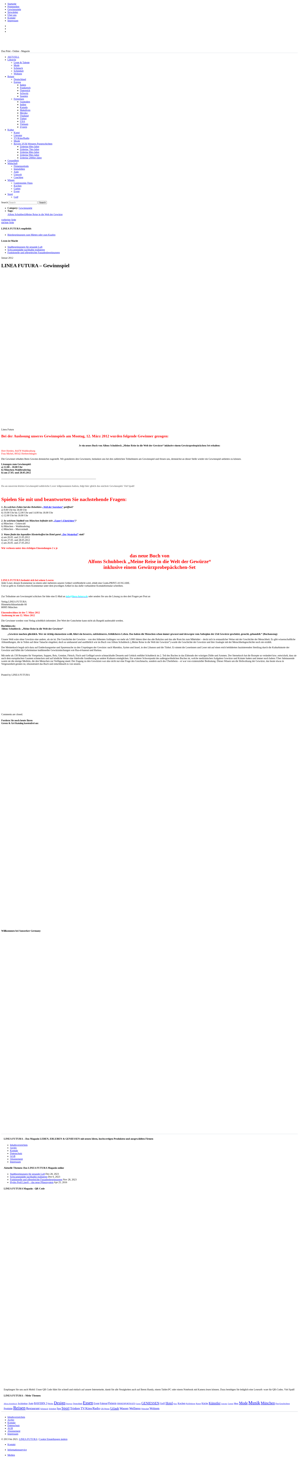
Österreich (25, 90)
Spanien (24, 96)
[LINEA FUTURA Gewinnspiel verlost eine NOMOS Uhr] (46, 709)
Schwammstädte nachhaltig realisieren (26, 249)
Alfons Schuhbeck (16, 214)
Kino (175, 1404)
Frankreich (25, 87)
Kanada (24, 107)
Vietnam (24, 124)
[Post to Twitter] (6, 669)
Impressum (12, 20)
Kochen (17, 185)
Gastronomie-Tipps (23, 183)
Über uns (12, 15)
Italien (23, 85)
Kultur (10, 129)
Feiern (112, 1403)
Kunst (17, 132)
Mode (16, 65)
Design (59, 1403)
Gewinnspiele (14, 9)
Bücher (50, 1404)
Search (4, 202)
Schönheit (19, 71)
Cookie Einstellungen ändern (53, 1439)
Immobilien (19, 169)
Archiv (13, 1147)
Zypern (23, 127)
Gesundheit (13, 160)
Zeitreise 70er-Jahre (29, 149)
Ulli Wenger (105, 1409)
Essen (88, 1402)
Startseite (11, 3)
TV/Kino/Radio (21, 138)
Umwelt (18, 174)
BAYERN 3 (40, 1403)
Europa (17, 82)
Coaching (18, 177)
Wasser (124, 1408)
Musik (17, 141)
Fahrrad (104, 1403)
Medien (11, 1455)
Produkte (8, 1408)
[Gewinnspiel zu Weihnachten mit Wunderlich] (133, 709)
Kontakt (11, 17)
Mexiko (24, 113)
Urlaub (114, 1408)
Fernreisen (19, 99)
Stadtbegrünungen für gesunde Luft (24, 247)
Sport (10, 194)
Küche (205, 1403)
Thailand (24, 115)
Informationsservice (17, 1449)
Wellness (135, 1408)
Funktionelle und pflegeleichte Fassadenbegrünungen (33, 252)
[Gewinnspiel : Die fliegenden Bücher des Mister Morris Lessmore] (108, 709)
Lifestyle (11, 59)
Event (16, 191)
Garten (17, 188)
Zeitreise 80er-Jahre (29, 152)
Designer (69, 1404)
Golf (16, 197)
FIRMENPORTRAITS (126, 1403)
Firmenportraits (21, 166)
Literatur (18, 135)
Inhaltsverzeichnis (19, 1145)
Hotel (169, 1403)
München (268, 1403)
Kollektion (190, 1403)
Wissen (10, 180)
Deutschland (20, 79)
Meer (236, 1403)
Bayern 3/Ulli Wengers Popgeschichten (33, 143)
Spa (59, 1408)
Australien (25, 101)
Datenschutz (16, 1153)
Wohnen (18, 73)
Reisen (10, 76)
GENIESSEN (150, 1403)
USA (22, 121)
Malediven (25, 110)
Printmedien (13, 6)
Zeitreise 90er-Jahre (29, 155)
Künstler (215, 1403)
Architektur (23, 1403)
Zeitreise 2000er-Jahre (31, 157)
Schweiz (24, 93)
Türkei (23, 118)
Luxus (230, 1403)
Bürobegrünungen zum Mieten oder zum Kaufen (31, 234)
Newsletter (12, 12)
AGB (12, 1156)
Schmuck (18, 68)
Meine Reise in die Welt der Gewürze (44, 214)
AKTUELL (13, 57)
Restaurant (33, 1408)
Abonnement (16, 1159)
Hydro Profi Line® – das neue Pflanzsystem (31, 1182)
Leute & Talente (22, 62)
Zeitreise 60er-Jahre (29, 146)
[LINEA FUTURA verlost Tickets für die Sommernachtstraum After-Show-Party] (16, 709)
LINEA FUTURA (28, 1439)
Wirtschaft (12, 163)
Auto (16, 171)
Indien (23, 104)
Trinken (75, 1408)
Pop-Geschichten (282, 1403)
